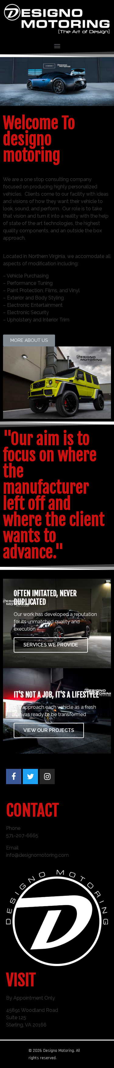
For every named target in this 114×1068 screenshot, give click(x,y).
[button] (29, 340)
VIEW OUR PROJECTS (48, 730)
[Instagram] (47, 776)
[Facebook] (13, 776)
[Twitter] (30, 776)
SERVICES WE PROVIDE (50, 645)
